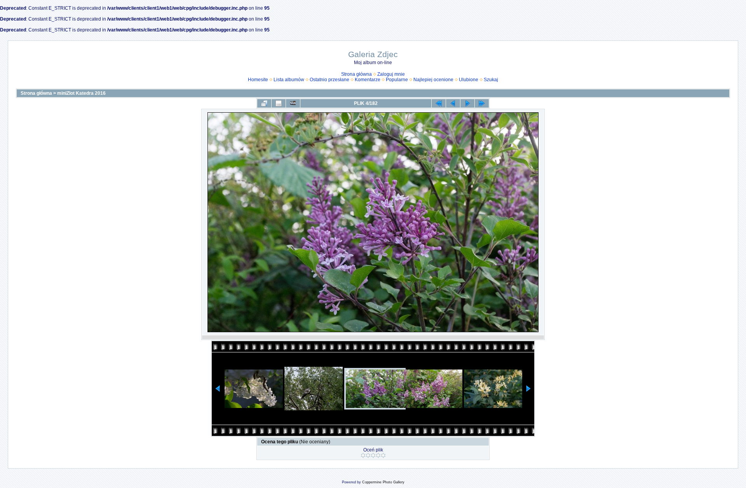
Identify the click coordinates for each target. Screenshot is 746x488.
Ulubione (468, 79)
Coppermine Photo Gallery (383, 482)
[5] (383, 455)
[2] (368, 455)
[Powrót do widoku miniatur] (264, 103)
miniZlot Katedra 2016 (81, 93)
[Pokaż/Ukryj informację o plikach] (279, 103)
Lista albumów (289, 79)
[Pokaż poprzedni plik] (453, 103)
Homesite (258, 79)
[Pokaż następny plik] (467, 103)
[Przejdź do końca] (482, 103)
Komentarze (367, 79)
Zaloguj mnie (391, 74)
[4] (378, 455)
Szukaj (491, 79)
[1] (363, 455)
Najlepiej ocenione (433, 79)
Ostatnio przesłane (329, 79)
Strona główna (356, 74)
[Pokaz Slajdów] (293, 103)
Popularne (397, 79)
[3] (373, 455)
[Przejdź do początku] (439, 103)
